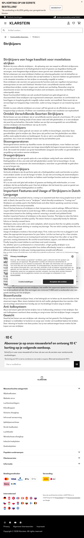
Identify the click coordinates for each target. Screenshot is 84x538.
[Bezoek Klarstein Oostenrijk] (9, 498)
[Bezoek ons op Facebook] (10, 523)
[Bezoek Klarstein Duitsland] (5, 498)
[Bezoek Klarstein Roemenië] (22, 503)
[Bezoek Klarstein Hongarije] (9, 503)
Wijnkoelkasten (10, 393)
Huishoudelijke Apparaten (19, 37)
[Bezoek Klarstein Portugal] (9, 508)
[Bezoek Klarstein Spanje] (26, 498)
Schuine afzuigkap (11, 413)
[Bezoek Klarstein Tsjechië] (5, 503)
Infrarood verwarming (13, 417)
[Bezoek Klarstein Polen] (13, 503)
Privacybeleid (59, 497)
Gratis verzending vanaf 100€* (68, 17)
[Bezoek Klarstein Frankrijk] (18, 498)
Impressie (41, 526)
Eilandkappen (9, 408)
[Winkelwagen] (79, 23)
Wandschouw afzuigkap (13, 436)
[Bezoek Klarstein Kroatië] (18, 503)
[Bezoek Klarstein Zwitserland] (13, 498)
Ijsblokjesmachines (11, 422)
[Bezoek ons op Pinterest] (20, 523)
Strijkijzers (36, 37)
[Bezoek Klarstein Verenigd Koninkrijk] (31, 498)
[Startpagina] (7, 37)
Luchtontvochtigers (11, 403)
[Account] (68, 23)
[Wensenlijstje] (73, 23)
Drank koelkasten (11, 427)
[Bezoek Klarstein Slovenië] (13, 508)
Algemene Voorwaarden (23, 526)
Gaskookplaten (10, 446)
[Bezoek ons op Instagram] (5, 523)
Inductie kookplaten (12, 441)
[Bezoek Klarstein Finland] (31, 503)
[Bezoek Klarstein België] (35, 503)
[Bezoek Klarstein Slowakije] (35, 498)
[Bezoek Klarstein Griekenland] (18, 508)
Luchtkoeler (8, 432)
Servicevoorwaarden (73, 497)
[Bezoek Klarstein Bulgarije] (26, 503)
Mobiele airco (9, 398)
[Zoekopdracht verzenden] (4, 30)
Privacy (7, 526)
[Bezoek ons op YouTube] (15, 523)
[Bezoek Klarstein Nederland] (5, 508)
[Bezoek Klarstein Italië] (22, 498)
